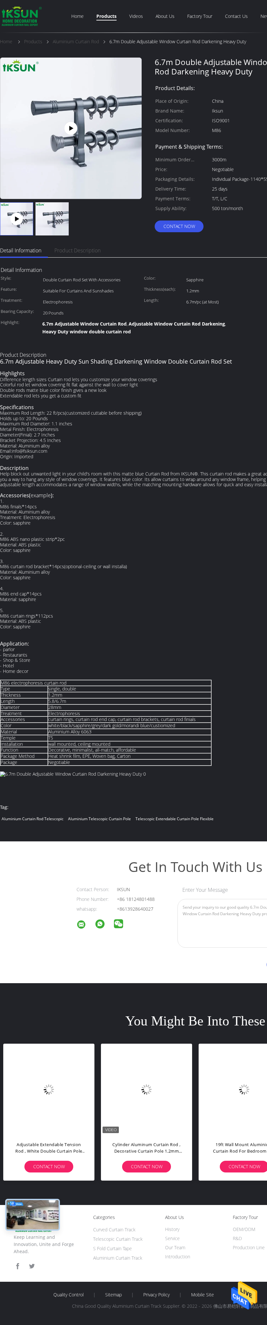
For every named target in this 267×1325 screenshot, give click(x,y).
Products (106, 16)
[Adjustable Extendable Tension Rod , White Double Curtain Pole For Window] (48, 1089)
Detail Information (20, 250)
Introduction (177, 1256)
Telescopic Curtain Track (118, 1239)
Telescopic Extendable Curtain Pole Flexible (174, 819)
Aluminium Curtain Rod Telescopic (32, 819)
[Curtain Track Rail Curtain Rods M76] (71, 128)
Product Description (77, 250)
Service (172, 1238)
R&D (237, 1238)
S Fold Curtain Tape (112, 1248)
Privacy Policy (156, 1294)
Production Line (249, 1247)
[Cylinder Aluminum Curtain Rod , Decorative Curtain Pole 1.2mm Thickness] (146, 1089)
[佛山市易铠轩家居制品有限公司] (85, 925)
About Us (165, 16)
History (172, 1229)
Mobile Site (202, 1294)
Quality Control (68, 1294)
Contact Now (179, 226)
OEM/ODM (244, 1229)
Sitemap (113, 1294)
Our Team (175, 1247)
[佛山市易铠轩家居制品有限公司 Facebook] (17, 1266)
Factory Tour (199, 16)
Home (77, 16)
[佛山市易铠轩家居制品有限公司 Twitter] (32, 1266)
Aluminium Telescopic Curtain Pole (99, 819)
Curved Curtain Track (114, 1229)
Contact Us (236, 16)
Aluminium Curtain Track (117, 1258)
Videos (136, 16)
